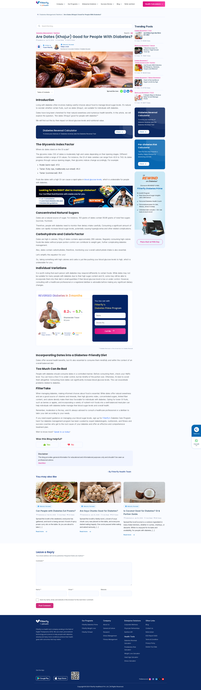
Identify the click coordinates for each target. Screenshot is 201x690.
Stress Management (110, 636)
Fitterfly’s (107, 418)
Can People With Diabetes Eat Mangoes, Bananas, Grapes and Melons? (153, 67)
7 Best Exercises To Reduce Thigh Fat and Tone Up (151, 50)
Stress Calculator (130, 661)
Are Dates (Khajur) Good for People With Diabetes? (82, 14)
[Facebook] (124, 91)
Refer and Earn (130, 4)
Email (71, 589)
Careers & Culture (109, 628)
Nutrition (59, 14)
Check (118, 132)
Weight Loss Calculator (132, 653)
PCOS (152, 92)
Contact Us (149, 628)
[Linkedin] (128, 91)
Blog (118, 4)
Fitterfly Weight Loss (89, 628)
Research (106, 632)
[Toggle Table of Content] (52, 92)
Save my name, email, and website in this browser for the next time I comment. (67, 600)
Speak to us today (62, 432)
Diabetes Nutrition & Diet (142, 62)
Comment (40, 561)
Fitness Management (110, 639)
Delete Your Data (151, 647)
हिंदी (132, 33)
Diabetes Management (48, 14)
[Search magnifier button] (39, 26)
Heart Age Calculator (131, 657)
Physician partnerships (132, 628)
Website (103, 589)
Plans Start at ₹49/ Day (149, 242)
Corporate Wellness (131, 624)
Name (38, 589)
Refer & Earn (150, 632)
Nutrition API (128, 632)
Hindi (150, 30)
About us (106, 624)
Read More (41, 463)
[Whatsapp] (121, 91)
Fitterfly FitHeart (87, 632)
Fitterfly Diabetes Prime (90, 624)
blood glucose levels (93, 179)
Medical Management (154, 77)
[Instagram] (131, 91)
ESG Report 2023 (151, 636)
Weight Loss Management (142, 45)
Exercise (152, 45)
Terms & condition (152, 639)
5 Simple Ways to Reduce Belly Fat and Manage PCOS (152, 97)
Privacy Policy (150, 643)
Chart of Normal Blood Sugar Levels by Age (151, 81)
